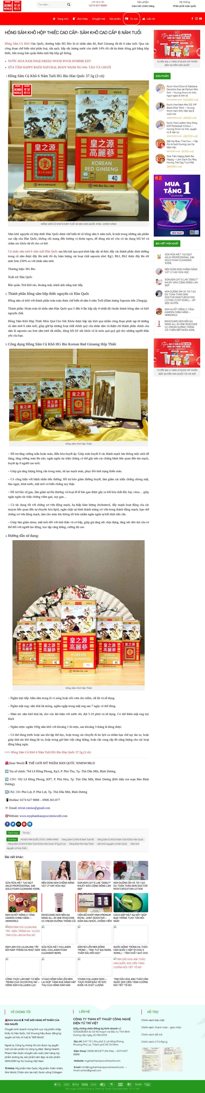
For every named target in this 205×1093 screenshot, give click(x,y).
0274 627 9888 (98, 5)
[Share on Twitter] (13, 824)
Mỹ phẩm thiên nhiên (51, 1068)
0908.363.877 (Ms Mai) (100, 1051)
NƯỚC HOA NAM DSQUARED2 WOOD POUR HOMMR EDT (49, 61)
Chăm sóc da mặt (27, 1072)
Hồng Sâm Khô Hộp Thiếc (81, 844)
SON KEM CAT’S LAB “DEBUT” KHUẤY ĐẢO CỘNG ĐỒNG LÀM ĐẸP (181, 282)
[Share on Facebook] (7, 824)
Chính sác (161, 1027)
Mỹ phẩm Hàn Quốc (27, 1068)
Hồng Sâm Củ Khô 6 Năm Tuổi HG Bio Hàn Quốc (120, 839)
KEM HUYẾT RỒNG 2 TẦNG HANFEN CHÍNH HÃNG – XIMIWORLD (179, 312)
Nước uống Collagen (50, 1072)
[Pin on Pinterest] (24, 824)
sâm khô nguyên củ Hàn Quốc (112, 844)
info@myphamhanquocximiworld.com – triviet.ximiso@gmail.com (100, 1068)
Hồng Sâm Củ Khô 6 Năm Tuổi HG (78, 839)
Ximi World (10, 1072)
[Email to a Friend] (18, 824)
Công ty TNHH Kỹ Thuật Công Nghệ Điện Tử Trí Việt (113, 1088)
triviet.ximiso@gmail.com (34, 808)
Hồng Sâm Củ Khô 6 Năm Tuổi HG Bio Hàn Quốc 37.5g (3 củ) (51, 752)
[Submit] (68, 4)
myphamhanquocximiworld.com (102, 1060)
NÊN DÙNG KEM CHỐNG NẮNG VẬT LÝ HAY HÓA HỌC (181, 271)
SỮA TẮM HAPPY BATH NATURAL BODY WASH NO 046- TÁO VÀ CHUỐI (59, 67)
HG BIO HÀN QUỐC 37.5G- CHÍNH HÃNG (39, 839)
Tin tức (26, 832)
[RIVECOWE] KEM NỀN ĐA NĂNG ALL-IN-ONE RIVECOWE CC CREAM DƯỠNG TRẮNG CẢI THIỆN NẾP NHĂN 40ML (181, 325)
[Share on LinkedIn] (29, 824)
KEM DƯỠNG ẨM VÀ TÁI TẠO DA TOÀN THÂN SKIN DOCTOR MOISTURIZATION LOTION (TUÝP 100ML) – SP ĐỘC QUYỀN (180, 297)
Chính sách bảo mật (152, 1020)
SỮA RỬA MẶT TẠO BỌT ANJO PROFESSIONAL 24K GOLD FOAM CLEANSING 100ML (179, 259)
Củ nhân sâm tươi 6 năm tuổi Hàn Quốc (33, 251)
